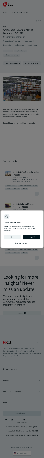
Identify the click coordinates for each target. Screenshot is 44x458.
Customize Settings (22, 243)
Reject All (12, 237)
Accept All (32, 237)
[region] (22, 229)
